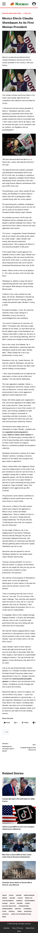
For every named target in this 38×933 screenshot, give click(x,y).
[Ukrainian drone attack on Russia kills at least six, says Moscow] (19, 870)
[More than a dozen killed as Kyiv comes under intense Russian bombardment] (19, 842)
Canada (20, 898)
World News (17, 13)
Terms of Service (17, 928)
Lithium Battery (24, 906)
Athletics (5, 914)
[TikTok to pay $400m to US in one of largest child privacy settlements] (19, 814)
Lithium (27, 903)
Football (12, 911)
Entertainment (30, 900)
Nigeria (4, 898)
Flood (4, 911)
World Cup (28, 898)
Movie (4, 916)
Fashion (4, 903)
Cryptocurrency (8, 900)
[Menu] (4, 4)
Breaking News (7, 13)
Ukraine (18, 895)
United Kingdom (29, 895)
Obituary (18, 908)
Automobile (27, 908)
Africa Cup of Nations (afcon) (21, 914)
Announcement (7, 908)
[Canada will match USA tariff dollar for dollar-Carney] (19, 786)
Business (19, 900)
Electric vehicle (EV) (9, 906)
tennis (19, 911)
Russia (11, 895)
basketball (28, 911)
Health (12, 903)
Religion (20, 903)
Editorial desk (30, 928)
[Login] (34, 4)
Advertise (7, 928)
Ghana (4, 895)
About (19, 931)
